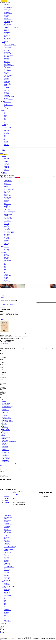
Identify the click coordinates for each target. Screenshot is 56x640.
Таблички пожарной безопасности (8, 55)
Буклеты (5, 113)
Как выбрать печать (6, 167)
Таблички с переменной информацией (9, 65)
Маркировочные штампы (7, 184)
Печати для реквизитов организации (9, 14)
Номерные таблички (6, 63)
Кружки (3, 89)
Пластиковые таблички (7, 52)
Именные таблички (6, 60)
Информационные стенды (7, 545)
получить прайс (3, 307)
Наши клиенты (4, 150)
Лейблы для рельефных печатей (8, 21)
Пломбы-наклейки (6, 100)
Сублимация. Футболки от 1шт (8, 106)
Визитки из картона (6, 78)
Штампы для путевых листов (8, 181)
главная (1, 282)
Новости (3, 149)
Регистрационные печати (7, 185)
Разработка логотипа (6, 130)
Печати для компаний (7, 15)
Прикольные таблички (7, 51)
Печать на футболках (7, 259)
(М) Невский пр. (6, 502)
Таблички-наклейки (6, 72)
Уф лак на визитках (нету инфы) (8, 75)
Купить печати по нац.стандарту (8, 37)
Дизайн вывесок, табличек (7, 127)
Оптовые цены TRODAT (7, 620)
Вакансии (5, 618)
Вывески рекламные (6, 49)
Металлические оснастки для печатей (9, 6)
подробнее (1, 464)
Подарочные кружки (6, 95)
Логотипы (5, 136)
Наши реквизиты (6, 619)
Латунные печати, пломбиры (8, 38)
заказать (1, 465)
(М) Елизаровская (7, 504)
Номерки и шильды (6, 46)
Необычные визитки (6, 88)
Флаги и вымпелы (6, 277)
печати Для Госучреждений (7, 24)
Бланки (5, 266)
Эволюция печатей (6, 161)
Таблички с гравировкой (7, 67)
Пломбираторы (4, 97)
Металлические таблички (7, 47)
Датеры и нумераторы (7, 30)
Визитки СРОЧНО (6, 82)
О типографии (6, 169)
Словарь (5, 160)
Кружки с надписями (7, 94)
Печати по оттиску (6, 25)
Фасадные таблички (6, 61)
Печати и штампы (6, 128)
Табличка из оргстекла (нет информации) (9, 43)
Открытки (5, 120)
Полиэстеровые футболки (7, 102)
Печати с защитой (6, 200)
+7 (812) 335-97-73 (15, 494)
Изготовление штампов (7, 209)
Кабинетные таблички (7, 62)
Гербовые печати (6, 201)
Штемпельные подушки (7, 22)
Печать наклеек (6, 142)
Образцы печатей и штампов (8, 34)
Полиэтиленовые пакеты (7, 140)
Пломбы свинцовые (6, 98)
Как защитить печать (6, 163)
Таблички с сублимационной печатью (9, 231)
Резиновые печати (6, 17)
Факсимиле (5, 203)
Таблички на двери (6, 56)
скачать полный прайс (3, 304)
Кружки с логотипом (7, 93)
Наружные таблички (6, 225)
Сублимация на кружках (7, 582)
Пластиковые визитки (7, 81)
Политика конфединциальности (8, 617)
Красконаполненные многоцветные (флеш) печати (11, 27)
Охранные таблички (6, 58)
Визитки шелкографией (7, 86)
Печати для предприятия (7, 19)
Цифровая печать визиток (7, 80)
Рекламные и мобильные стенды (8, 214)
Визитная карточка (6, 87)
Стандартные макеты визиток (8, 84)
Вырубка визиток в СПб (7, 83)
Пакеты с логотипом (6, 280)
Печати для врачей (6, 26)
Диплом (5, 119)
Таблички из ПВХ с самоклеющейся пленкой (10, 45)
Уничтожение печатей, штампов (9, 282)
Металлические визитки (7, 238)
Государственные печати (7, 9)
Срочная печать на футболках (8, 103)
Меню (4, 122)
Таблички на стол (6, 59)
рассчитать (1, 287)
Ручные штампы (6, 11)
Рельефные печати (6, 29)
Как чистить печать (6, 165)
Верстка (5, 126)
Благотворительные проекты (8, 622)
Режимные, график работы (7, 57)
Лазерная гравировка (7, 158)
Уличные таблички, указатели (8, 218)
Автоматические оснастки (7, 31)
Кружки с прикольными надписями (9, 96)
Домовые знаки (6, 215)
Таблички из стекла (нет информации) (9, 44)
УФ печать (5, 241)
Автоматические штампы (7, 188)
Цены (3, 295)
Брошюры (5, 117)
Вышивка (5, 107)
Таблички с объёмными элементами (9, 69)
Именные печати (6, 16)
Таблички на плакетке (7, 233)
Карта (3, 297)
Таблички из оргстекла (7, 234)
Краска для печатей (6, 39)
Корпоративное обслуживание (8, 621)
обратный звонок (12, 177)
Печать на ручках (6, 144)
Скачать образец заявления (4, 343)
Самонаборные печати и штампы (8, 207)
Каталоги (5, 269)
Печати (3, 3)
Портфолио (3, 134)
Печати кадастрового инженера (8, 7)
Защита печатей (6, 41)
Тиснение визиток (6, 76)
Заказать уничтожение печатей (11, 304)
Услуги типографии (6, 170)
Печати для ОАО (6, 194)
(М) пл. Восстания (7, 491)
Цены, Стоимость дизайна (7, 133)
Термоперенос (6, 104)
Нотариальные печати (7, 191)
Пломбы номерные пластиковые (8, 99)
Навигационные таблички (7, 64)
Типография (3, 110)
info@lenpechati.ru (12, 347)
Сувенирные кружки (6, 92)
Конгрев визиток (6, 244)
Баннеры (5, 116)
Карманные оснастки (7, 32)
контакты (1, 153)
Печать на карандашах (7, 146)
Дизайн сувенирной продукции (8, 129)
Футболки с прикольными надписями (9, 108)
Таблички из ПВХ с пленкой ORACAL (9, 212)
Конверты (5, 114)
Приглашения (5, 123)
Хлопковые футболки (7, 257)
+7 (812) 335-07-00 (17, 177)
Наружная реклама (6, 50)
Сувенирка (3, 139)
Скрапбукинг (5, 36)
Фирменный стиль (6, 132)
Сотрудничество (4, 173)
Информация (4, 148)
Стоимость (5, 40)
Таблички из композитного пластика (9, 565)
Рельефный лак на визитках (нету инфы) (9, 74)
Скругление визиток (6, 79)
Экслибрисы (5, 23)
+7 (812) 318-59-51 (15, 496)
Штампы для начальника (7, 5)
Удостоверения (6, 112)
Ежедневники (6, 143)
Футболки (3, 101)
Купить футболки (6, 109)
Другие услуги (6, 124)
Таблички (3, 42)
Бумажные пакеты (6, 274)
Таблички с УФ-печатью (7, 66)
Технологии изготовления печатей (8, 159)
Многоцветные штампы (7, 12)
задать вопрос (2, 632)
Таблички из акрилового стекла (8, 70)
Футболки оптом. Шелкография (8, 105)
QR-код (3, 151)
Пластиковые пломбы (7, 254)
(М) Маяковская (6, 496)
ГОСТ (4, 157)
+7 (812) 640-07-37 (15, 498)
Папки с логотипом (6, 141)
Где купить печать (6, 166)
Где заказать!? (5, 85)
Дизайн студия (4, 125)
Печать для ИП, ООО (7, 35)
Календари (5, 115)
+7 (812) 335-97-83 (15, 500)
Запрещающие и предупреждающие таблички (10, 54)
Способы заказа (4, 296)
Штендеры (5, 73)
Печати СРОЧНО (6, 33)
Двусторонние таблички (7, 228)
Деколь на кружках (6, 90)
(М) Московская (6, 500)
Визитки (5, 135)
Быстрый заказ (4, 319)
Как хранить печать (6, 164)
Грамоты (5, 118)
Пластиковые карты (6, 145)
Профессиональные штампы (8, 13)
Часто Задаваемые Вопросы (7, 168)
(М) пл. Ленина (6, 498)
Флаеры (5, 121)
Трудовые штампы (6, 4)
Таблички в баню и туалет (7, 53)
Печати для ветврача (6, 10)
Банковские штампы (6, 183)
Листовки (5, 272)
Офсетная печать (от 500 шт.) (8, 77)
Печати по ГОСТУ (6, 18)
